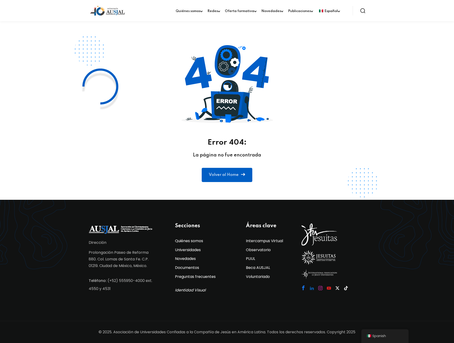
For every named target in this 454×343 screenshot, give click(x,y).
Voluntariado (258, 276)
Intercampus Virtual (264, 241)
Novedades (271, 11)
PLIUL (250, 258)
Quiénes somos (188, 11)
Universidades (188, 250)
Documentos (187, 267)
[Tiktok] (346, 288)
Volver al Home (224, 175)
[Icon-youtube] (329, 288)
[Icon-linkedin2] (312, 288)
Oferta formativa (239, 11)
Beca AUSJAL (258, 267)
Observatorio (258, 250)
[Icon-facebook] (303, 288)
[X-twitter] (337, 288)
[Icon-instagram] (320, 288)
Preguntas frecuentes (195, 276)
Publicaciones (299, 11)
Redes (212, 11)
